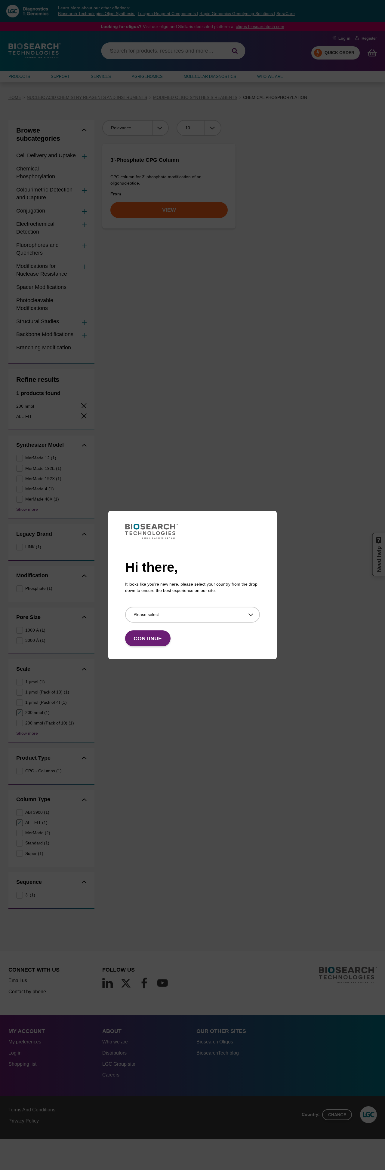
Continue (148, 639)
